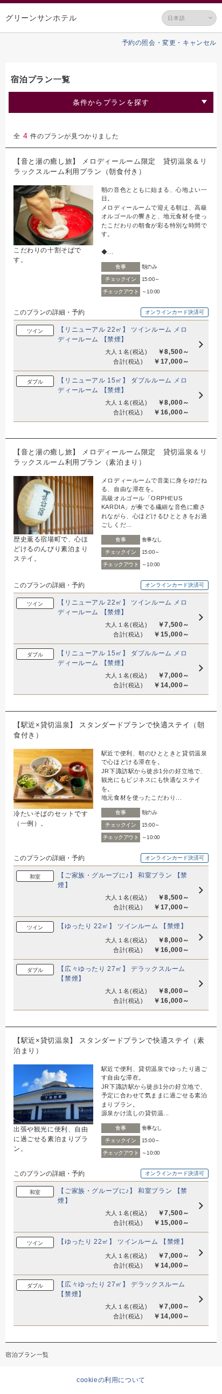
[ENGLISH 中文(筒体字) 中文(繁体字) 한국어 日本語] (189, 18)
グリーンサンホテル (41, 18)
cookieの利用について (111, 1380)
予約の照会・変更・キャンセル (169, 42)
